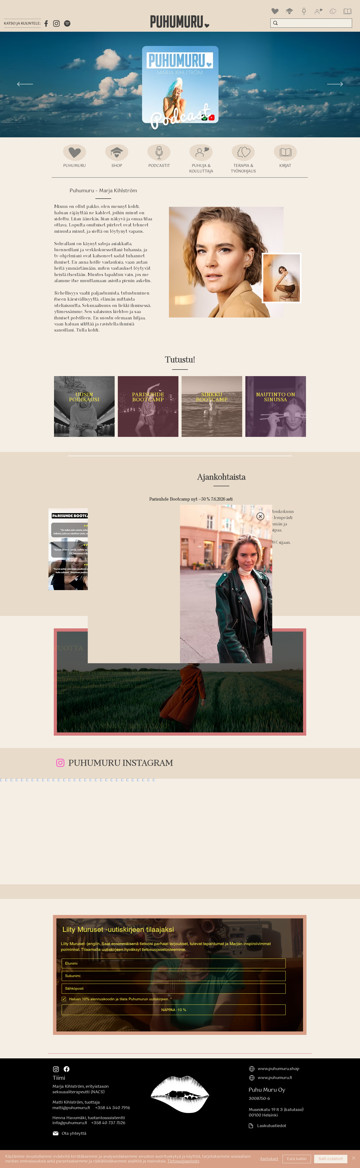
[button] (260, 516)
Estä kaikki (297, 1159)
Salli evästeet (331, 1159)
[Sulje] (354, 1159)
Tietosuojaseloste (183, 1161)
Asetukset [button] (269, 1159)
